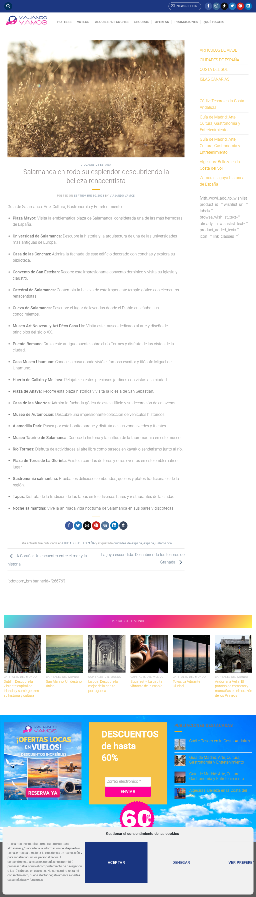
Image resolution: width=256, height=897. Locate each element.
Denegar (181, 862)
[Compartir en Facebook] (69, 525)
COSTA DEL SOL (214, 69)
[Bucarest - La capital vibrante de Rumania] (149, 654)
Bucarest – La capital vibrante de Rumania (146, 683)
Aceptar (116, 862)
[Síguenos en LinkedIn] (248, 6)
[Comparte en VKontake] (105, 525)
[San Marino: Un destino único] (64, 654)
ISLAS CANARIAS (214, 79)
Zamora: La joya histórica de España (222, 181)
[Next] (252, 671)
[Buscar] (8, 6)
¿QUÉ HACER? (214, 22)
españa (149, 543)
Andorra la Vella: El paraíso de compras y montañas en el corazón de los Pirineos (233, 688)
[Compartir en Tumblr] (123, 525)
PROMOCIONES (186, 22)
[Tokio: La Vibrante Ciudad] (191, 654)
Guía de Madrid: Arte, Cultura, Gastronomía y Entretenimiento (220, 123)
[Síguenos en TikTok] (224, 6)
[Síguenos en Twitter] (232, 6)
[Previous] (4, 671)
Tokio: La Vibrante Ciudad (186, 683)
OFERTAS (162, 22)
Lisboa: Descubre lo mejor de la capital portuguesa (103, 686)
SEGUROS (141, 22)
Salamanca (164, 543)
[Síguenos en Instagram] (216, 6)
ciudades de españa (128, 543)
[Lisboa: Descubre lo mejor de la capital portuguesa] (107, 654)
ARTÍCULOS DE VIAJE (218, 50)
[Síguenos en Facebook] (208, 6)
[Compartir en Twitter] (78, 525)
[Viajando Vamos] (27, 20)
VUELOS (83, 22)
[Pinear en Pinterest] (96, 525)
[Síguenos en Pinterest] (240, 6)
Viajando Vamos (122, 195)
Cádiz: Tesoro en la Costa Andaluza (222, 104)
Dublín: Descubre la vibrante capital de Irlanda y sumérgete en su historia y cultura (21, 688)
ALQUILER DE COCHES (112, 22)
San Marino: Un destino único (64, 683)
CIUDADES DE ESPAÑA (96, 164)
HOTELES (64, 22)
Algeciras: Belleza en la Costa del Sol (220, 165)
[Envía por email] (87, 525)
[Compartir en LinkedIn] (114, 525)
